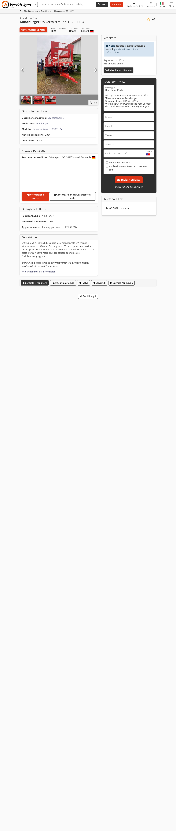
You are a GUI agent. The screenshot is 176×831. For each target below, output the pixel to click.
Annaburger (42, 123)
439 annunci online (113, 63)
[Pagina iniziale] (20, 11)
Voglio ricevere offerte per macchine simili (128, 168)
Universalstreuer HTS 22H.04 (47, 129)
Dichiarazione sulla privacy (129, 186)
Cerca (103, 4)
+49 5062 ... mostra (119, 208)
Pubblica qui (89, 296)
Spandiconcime (56, 117)
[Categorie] (35, 4)
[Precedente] (22, 70)
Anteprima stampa (64, 282)
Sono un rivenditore (119, 162)
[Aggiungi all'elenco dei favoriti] (148, 20)
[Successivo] (95, 70)
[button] (171, 4)
